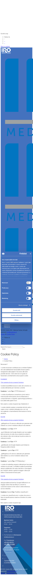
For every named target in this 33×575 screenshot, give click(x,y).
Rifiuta (16, 320)
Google (3, 417)
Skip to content (5, 46)
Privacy (3, 334)
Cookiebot (4, 379)
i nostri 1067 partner (11, 262)
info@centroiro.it (12, 332)
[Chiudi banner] (30, 253)
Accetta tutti (16, 310)
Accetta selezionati (16, 315)
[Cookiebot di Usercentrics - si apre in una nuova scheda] (20, 254)
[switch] (28, 288)
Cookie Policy (11, 334)
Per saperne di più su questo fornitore (12, 382)
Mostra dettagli (23, 305)
